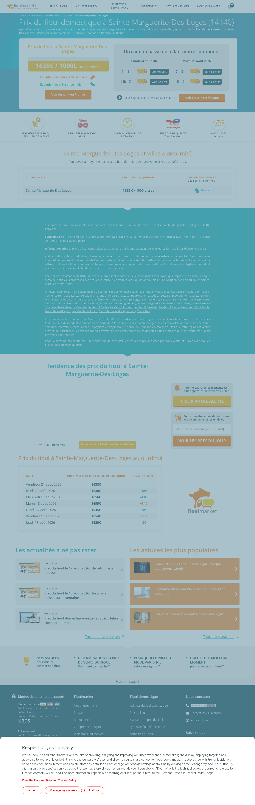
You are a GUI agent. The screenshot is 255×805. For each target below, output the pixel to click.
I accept (32, 790)
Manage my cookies (63, 790)
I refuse (94, 790)
